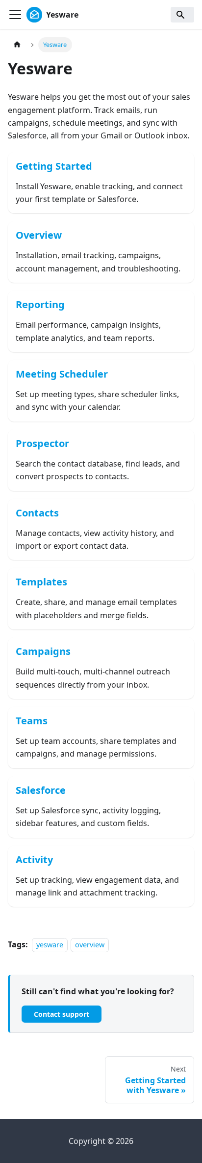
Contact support (61, 1014)
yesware (49, 944)
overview (89, 944)
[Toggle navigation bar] (15, 14)
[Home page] (17, 44)
